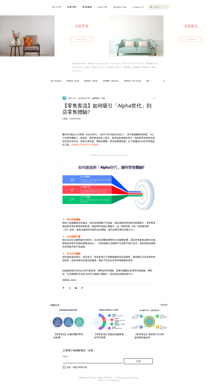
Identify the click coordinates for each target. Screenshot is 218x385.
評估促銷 (109, 67)
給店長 (87, 67)
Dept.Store (126, 63)
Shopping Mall (103, 63)
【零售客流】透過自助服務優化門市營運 (109, 336)
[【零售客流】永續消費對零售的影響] (69, 319)
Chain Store (115, 63)
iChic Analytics (55, 81)
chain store (76, 71)
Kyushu (102, 67)
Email (66, 356)
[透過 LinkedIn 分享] (76, 288)
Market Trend (138, 63)
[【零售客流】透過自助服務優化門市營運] (109, 319)
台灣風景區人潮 (151, 63)
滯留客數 (127, 67)
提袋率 (94, 67)
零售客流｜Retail (72, 81)
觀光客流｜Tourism (91, 81)
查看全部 (164, 305)
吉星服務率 (136, 67)
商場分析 (91, 63)
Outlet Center (77, 67)
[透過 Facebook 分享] (63, 288)
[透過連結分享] (82, 288)
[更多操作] (154, 98)
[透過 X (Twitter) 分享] (70, 288)
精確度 (153, 67)
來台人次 (118, 67)
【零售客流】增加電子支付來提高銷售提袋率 (149, 336)
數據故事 (145, 67)
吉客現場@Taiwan (79, 63)
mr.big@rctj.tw (114, 380)
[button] (82, 39)
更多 (147, 81)
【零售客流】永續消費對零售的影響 (68, 336)
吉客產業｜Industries (111, 81)
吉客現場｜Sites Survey (132, 81)
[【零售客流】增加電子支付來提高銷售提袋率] (149, 319)
